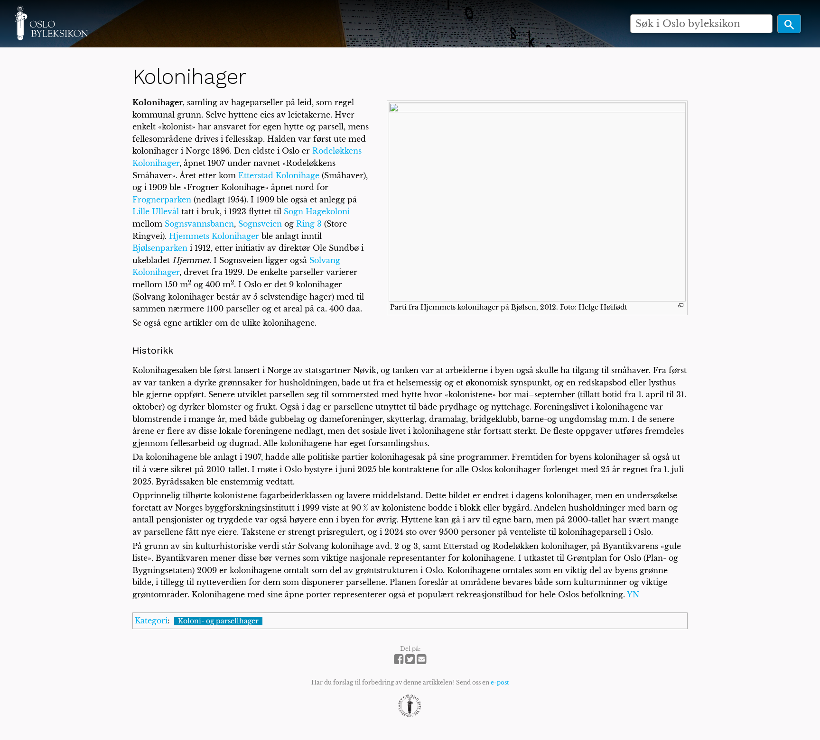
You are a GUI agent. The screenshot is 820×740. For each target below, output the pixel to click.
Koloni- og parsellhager (218, 621)
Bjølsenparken (159, 248)
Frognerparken (161, 199)
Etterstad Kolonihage (278, 175)
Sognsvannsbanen (199, 223)
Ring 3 (309, 223)
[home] (51, 22)
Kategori (151, 620)
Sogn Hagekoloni (317, 211)
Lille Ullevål (155, 211)
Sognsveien (260, 223)
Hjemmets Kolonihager (214, 236)
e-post (500, 682)
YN (633, 594)
